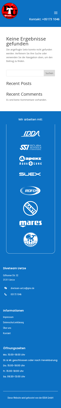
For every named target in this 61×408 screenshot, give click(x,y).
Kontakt (7, 333)
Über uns (7, 327)
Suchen (49, 73)
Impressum (8, 317)
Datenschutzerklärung (13, 322)
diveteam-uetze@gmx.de (22, 288)
